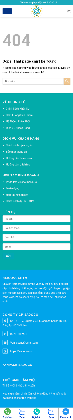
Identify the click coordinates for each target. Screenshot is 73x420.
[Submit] (67, 81)
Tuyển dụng (12, 188)
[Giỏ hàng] (68, 11)
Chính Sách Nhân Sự (18, 108)
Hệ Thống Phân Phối (18, 121)
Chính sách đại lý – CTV (20, 201)
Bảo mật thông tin (16, 151)
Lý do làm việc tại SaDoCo (21, 182)
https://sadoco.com (21, 351)
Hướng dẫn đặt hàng (18, 164)
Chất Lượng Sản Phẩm (19, 115)
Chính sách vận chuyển (19, 145)
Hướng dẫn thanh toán (19, 158)
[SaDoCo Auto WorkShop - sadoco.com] (36, 11)
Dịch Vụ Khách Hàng (18, 128)
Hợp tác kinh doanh (17, 194)
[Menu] (7, 11)
